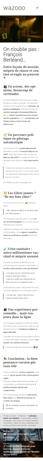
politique (32, 416)
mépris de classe (19, 423)
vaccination (32, 425)
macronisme (7, 423)
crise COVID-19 (18, 420)
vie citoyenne (14, 418)
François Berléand (31, 420)
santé (5, 418)
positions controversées (18, 425)
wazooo (14, 7)
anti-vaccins (27, 418)
